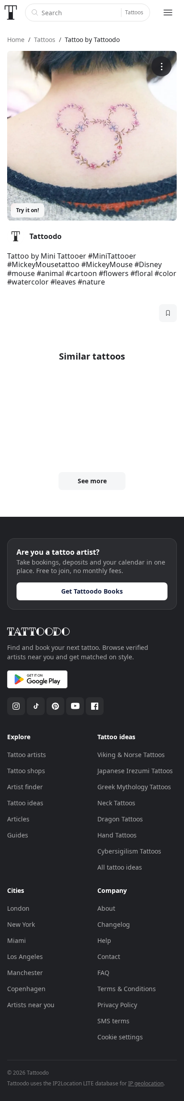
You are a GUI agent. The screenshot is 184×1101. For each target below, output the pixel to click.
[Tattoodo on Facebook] (95, 706)
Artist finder (25, 787)
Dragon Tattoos (120, 819)
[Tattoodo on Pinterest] (55, 706)
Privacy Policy (117, 1005)
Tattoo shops (26, 770)
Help (104, 940)
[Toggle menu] (168, 12)
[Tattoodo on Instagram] (16, 706)
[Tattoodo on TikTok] (36, 706)
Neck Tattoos (116, 803)
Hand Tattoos (117, 835)
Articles (18, 819)
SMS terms (113, 1021)
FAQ (103, 972)
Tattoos (134, 12)
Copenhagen (26, 988)
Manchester (25, 972)
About (106, 908)
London (18, 908)
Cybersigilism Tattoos (129, 851)
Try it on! (27, 210)
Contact (108, 956)
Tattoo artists (26, 754)
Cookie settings (120, 1037)
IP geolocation (145, 1083)
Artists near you (30, 1005)
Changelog (113, 924)
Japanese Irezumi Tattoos (135, 770)
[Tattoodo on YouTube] (75, 706)
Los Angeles (25, 956)
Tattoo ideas (25, 803)
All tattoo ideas (119, 867)
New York (21, 924)
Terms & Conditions (126, 988)
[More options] (161, 66)
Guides (17, 835)
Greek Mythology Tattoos (134, 787)
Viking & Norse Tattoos (131, 754)
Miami (16, 940)
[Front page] (10, 12)
